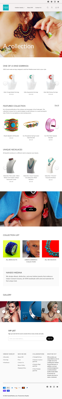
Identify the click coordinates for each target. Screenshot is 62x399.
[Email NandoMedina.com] (58, 1)
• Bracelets (6, 357)
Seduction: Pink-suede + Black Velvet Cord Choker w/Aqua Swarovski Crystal (11, 177)
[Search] (48, 7)
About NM (30, 7)
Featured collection (14, 106)
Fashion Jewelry (19, 7)
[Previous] (5, 83)
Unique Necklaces (12, 149)
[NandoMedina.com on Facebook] (48, 1)
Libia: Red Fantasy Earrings (51, 92)
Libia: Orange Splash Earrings (11, 92)
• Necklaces (6, 362)
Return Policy (21, 365)
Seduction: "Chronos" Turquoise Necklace (50, 176)
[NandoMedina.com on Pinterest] (51, 1)
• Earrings (5, 359)
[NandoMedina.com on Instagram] (55, 1)
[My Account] (52, 7)
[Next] (56, 83)
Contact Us (38, 7)
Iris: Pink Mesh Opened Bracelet (50, 136)
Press (19, 359)
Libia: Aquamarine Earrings (31, 92)
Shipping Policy (22, 368)
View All (57, 105)
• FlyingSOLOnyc (37, 357)
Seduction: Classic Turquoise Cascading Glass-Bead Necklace (31, 177)
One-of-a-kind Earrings (15, 66)
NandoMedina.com (12, 395)
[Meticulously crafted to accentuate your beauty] (31, 34)
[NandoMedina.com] (6, 7)
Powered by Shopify (23, 395)
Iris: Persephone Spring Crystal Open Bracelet (31, 136)
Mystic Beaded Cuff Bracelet (11, 135)
